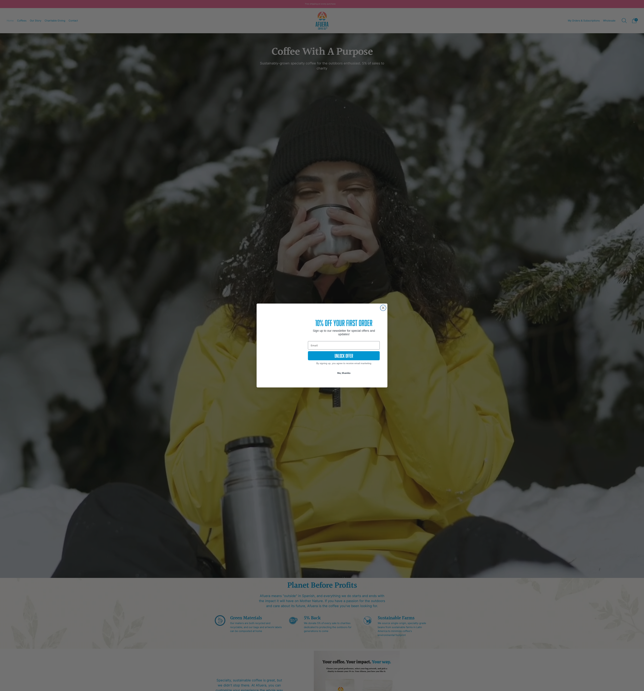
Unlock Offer (344, 356)
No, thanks (344, 373)
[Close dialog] (383, 308)
